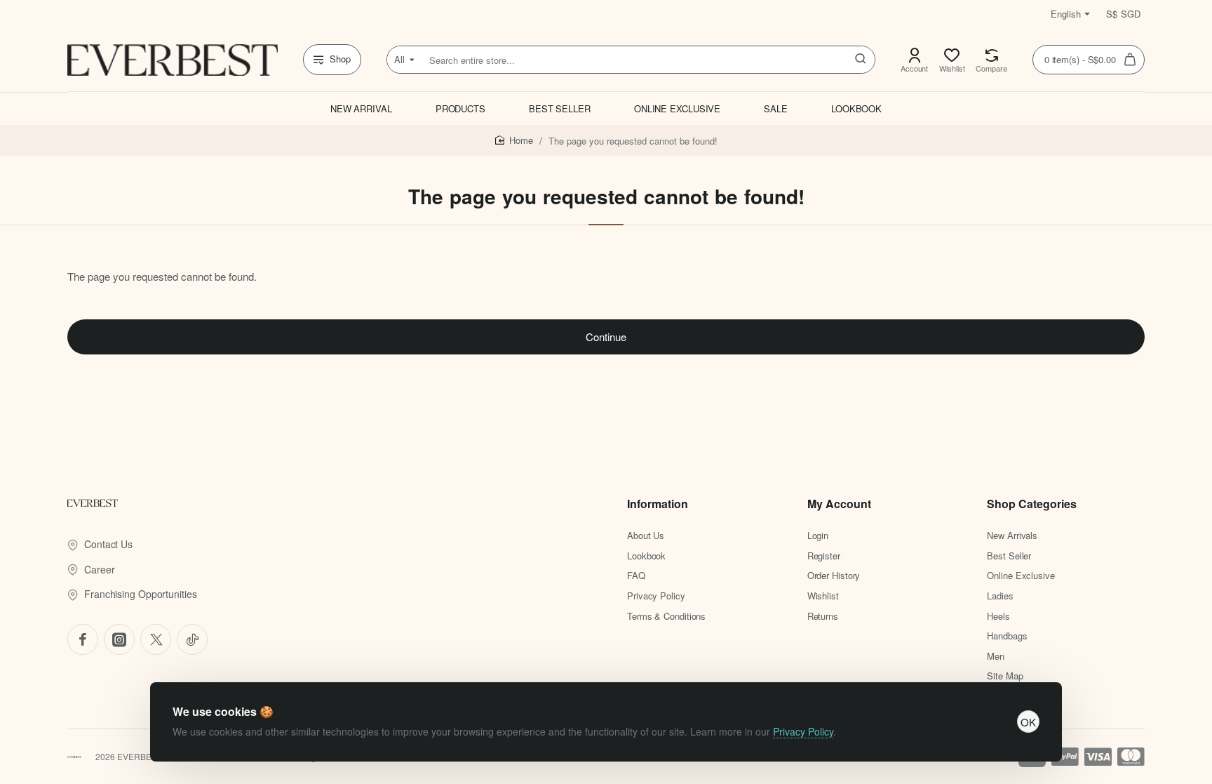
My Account (839, 504)
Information (657, 504)
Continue (606, 336)
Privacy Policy (803, 731)
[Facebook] (82, 639)
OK (1028, 722)
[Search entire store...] (861, 59)
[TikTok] (192, 639)
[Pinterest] (155, 639)
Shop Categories (1032, 504)
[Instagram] (119, 639)
